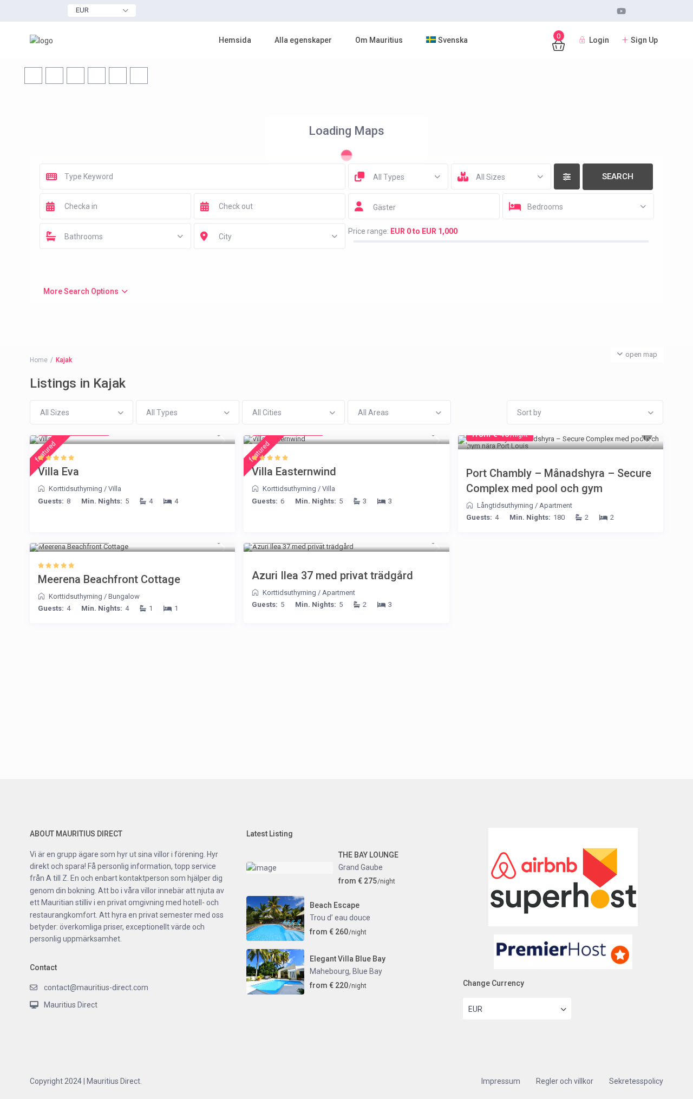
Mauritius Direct (70, 1004)
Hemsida (235, 40)
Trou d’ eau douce (340, 917)
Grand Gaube (360, 867)
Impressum (500, 1081)
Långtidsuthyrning (505, 505)
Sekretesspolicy (636, 1081)
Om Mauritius (379, 40)
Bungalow (124, 596)
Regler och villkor (564, 1081)
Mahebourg (329, 971)
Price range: (368, 231)
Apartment (555, 505)
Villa (114, 489)
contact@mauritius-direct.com (96, 987)
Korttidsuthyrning (75, 489)
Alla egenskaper (303, 40)
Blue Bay (367, 971)
